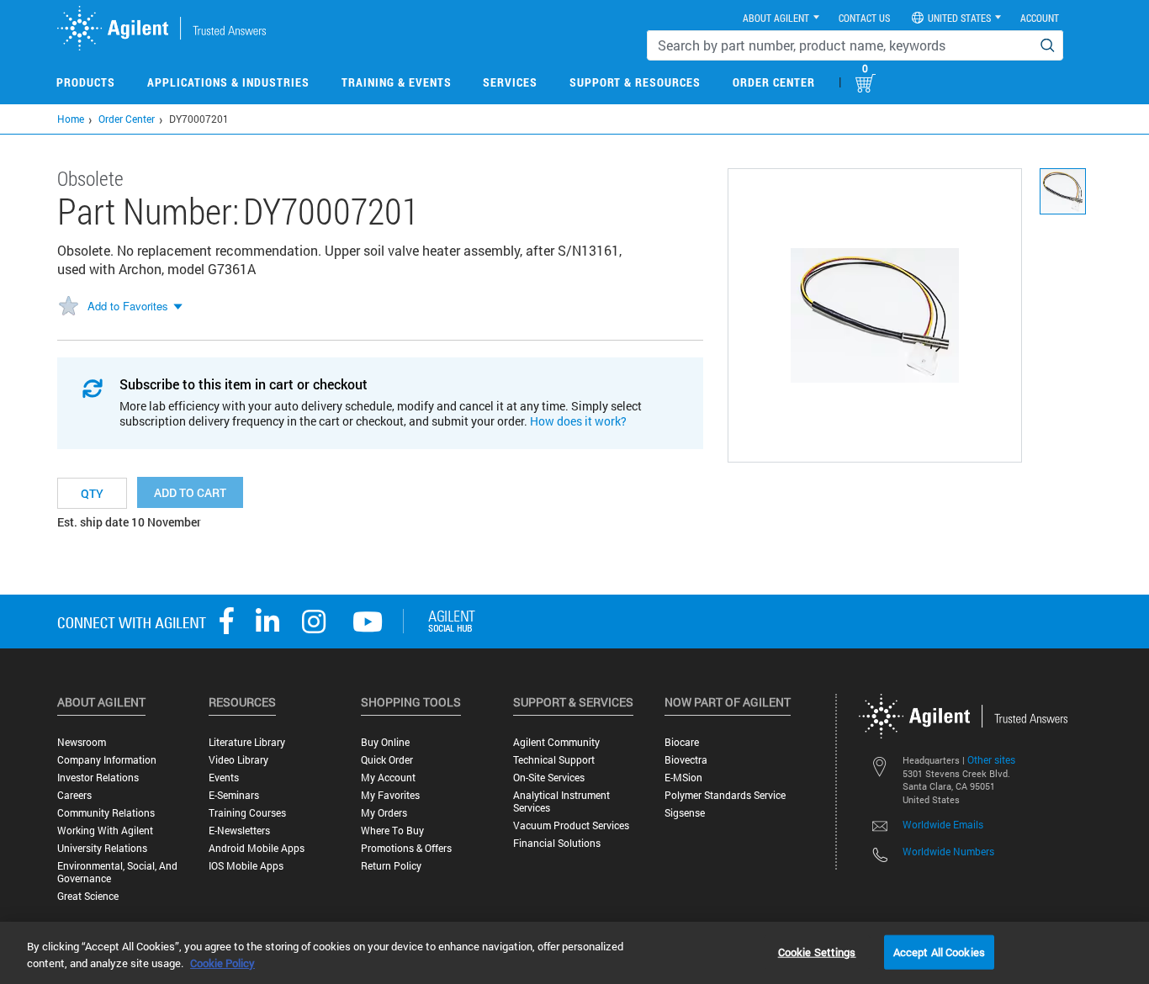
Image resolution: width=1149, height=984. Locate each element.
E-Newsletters (239, 830)
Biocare (682, 742)
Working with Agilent (105, 830)
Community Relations (106, 813)
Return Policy (391, 866)
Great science (88, 896)
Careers (74, 795)
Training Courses (247, 813)
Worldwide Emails (943, 824)
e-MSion (683, 777)
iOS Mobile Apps (246, 866)
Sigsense (685, 813)
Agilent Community (556, 742)
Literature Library (247, 742)
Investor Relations (98, 777)
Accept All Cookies (939, 951)
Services (510, 82)
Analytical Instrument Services (561, 801)
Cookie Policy (222, 963)
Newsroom (81, 742)
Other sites (991, 759)
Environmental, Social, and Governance (117, 872)
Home (70, 118)
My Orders (384, 813)
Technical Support (554, 760)
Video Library (238, 760)
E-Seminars (234, 795)
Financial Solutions (557, 843)
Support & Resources (635, 82)
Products (85, 82)
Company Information (106, 760)
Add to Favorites (127, 306)
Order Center (774, 82)
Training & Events (397, 82)
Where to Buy (392, 830)
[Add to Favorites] (68, 307)
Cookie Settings (817, 951)
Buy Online (385, 742)
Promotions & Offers (406, 848)
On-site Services (549, 777)
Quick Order (387, 760)
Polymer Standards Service (725, 795)
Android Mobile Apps (256, 848)
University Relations (102, 848)
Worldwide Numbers (948, 851)
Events (224, 777)
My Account (388, 777)
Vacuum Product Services (571, 825)
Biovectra (686, 760)
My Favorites (390, 795)
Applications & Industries (228, 82)
